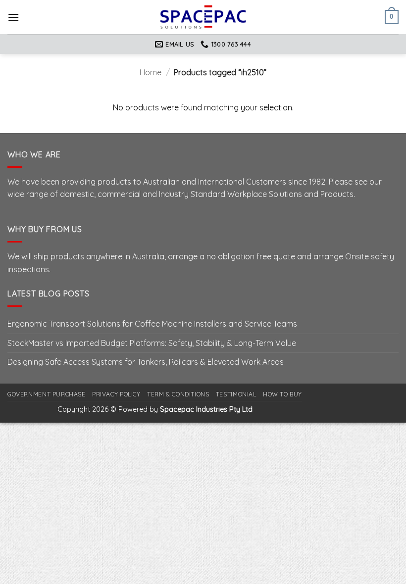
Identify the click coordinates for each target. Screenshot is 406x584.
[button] (13, 17)
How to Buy (282, 394)
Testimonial (236, 394)
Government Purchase (46, 394)
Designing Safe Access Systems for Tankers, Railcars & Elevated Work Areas (145, 362)
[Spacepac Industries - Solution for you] (203, 16)
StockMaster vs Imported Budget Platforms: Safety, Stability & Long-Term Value (151, 343)
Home (150, 72)
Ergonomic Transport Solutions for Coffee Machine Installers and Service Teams (152, 324)
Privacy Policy (116, 394)
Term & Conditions (178, 394)
